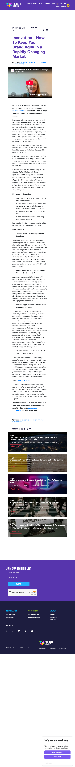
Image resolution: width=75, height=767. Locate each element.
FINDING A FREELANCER (33, 615)
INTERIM (40, 3)
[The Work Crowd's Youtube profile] (32, 631)
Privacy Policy (42, 648)
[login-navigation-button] (68, 5)
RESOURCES (63, 6)
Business (24, 62)
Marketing (31, 62)
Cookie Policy (52, 648)
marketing (25, 420)
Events (21, 64)
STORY (53, 3)
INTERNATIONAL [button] (47, 3)
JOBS (64, 3)
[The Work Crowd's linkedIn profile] (19, 631)
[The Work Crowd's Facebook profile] (6, 631)
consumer (33, 420)
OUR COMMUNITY (10, 617)
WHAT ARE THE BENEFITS (34, 617)
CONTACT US (53, 619)
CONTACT (57, 6)
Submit (18, 584)
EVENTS (57, 3)
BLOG (61, 3)
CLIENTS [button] (35, 3)
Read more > (16, 446)
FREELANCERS (29, 3)
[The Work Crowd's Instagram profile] (25, 631)
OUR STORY (52, 615)
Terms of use (62, 648)
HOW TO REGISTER (10, 615)
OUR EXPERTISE (53, 617)
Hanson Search (18, 111)
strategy (41, 420)
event (14, 422)
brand (19, 422)
